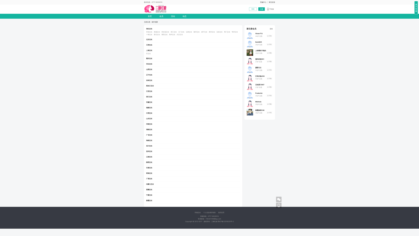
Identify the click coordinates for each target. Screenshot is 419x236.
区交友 (148, 53)
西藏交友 (149, 189)
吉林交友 (149, 80)
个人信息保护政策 (209, 212)
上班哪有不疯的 (260, 50)
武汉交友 (180, 34)
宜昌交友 (219, 32)
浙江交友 (149, 97)
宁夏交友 (149, 195)
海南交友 (149, 140)
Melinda (258, 102)
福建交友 (149, 107)
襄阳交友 (164, 34)
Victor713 (259, 33)
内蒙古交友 (150, 184)
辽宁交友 (149, 75)
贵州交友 (149, 151)
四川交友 (149, 146)
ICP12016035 (226, 221)
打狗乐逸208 (259, 76)
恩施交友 (157, 32)
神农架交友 (165, 32)
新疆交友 (149, 200)
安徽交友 (149, 102)
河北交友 (149, 64)
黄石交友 (157, 34)
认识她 (269, 53)
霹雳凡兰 (258, 68)
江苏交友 (149, 91)
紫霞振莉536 (259, 110)
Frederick (258, 93)
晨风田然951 (259, 59)
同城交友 (198, 212)
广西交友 (149, 179)
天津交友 (149, 45)
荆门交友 (227, 32)
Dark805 (258, 42)
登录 (252, 9)
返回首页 (221, 212)
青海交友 (149, 173)
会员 (161, 16)
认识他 (269, 36)
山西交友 (149, 69)
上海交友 (149, 50)
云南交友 (149, 157)
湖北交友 (149, 29)
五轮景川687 (259, 85)
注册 (261, 9)
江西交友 (149, 113)
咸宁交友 (204, 32)
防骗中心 (263, 2)
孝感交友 (149, 32)
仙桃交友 (189, 32)
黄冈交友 (212, 32)
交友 (271, 29)
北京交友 (149, 39)
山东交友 (149, 118)
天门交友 (181, 32)
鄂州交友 (235, 32)
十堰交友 (149, 34)
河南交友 (149, 124)
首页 (150, 16)
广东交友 (149, 135)
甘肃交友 (149, 168)
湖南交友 (149, 129)
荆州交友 (172, 34)
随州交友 (197, 32)
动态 (184, 16)
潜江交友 (174, 32)
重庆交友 (149, 58)
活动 (173, 16)
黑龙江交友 (150, 86)
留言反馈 (272, 2)
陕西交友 (149, 162)
